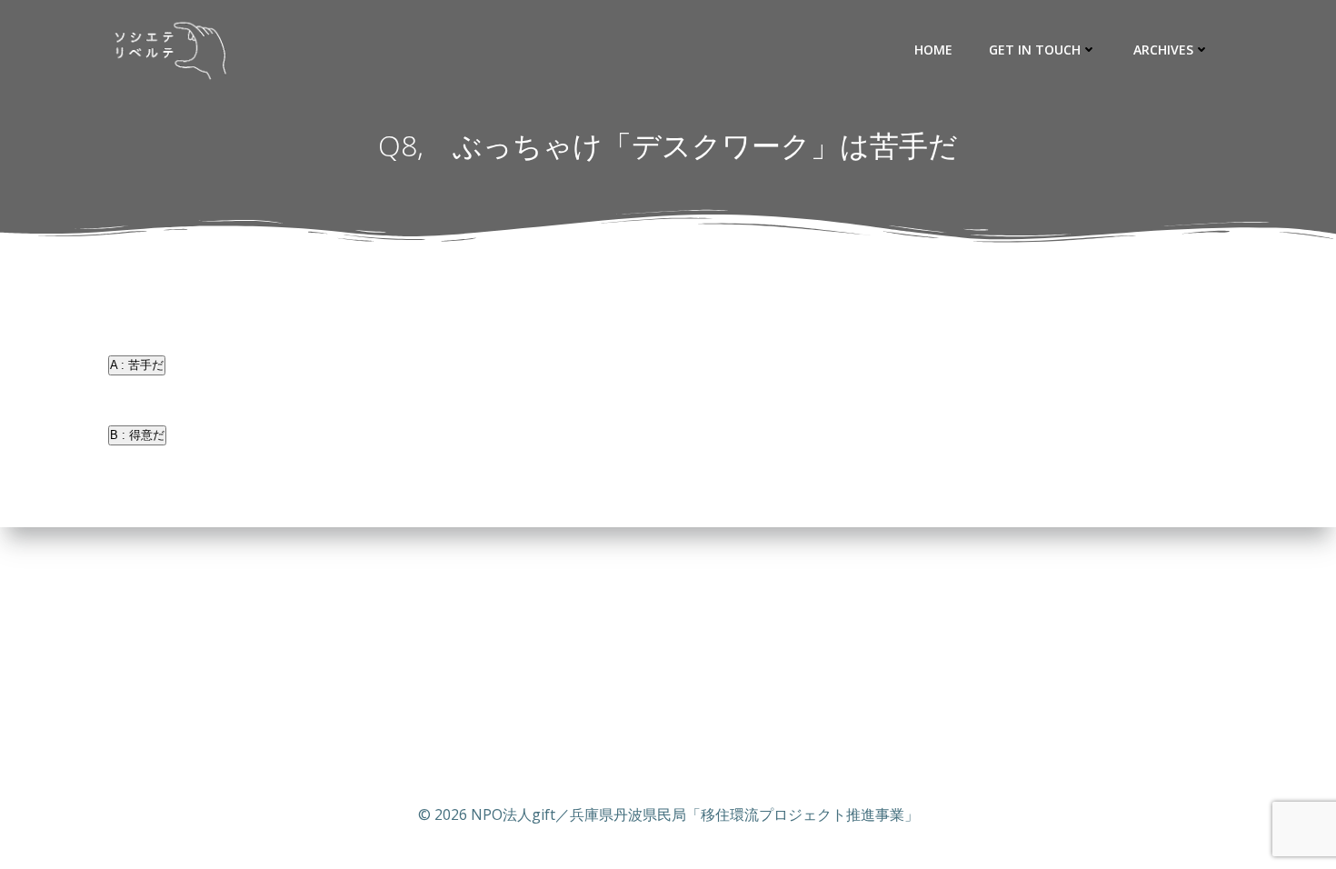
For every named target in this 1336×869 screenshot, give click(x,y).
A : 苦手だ (137, 365)
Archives (1163, 49)
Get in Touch (1035, 49)
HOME (933, 49)
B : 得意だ (137, 435)
